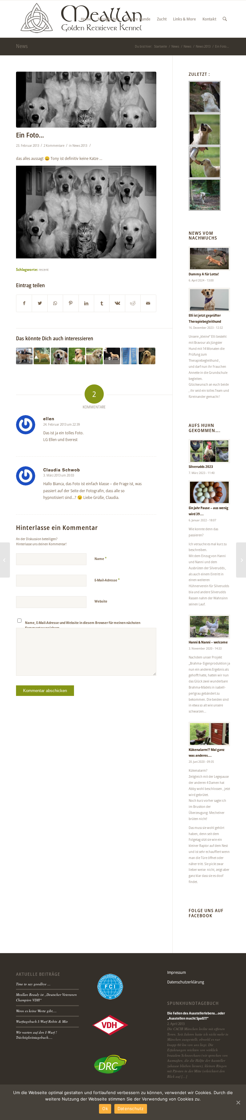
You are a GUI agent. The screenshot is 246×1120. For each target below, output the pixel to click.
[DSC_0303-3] (86, 100)
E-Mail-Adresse (107, 580)
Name (100, 558)
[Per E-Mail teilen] (148, 303)
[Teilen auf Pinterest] (70, 303)
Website (100, 601)
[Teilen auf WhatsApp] (55, 303)
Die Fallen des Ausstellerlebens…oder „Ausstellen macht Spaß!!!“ (196, 1016)
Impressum (176, 972)
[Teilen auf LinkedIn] (86, 303)
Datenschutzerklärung (185, 982)
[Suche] (224, 18)
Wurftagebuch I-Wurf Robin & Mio (42, 1021)
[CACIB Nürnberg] (147, 356)
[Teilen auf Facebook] (24, 303)
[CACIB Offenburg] (112, 356)
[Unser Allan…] (42, 356)
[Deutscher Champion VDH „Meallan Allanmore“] (24, 356)
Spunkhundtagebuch (193, 1003)
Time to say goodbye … (33, 984)
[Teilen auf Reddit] (132, 303)
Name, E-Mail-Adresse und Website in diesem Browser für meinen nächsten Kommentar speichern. (82, 625)
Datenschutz (131, 1108)
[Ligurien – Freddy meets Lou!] (94, 356)
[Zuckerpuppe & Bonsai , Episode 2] (5, 560)
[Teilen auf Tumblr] (101, 303)
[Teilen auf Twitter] (39, 303)
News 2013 (79, 145)
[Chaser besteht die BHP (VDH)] (77, 356)
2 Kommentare (54, 145)
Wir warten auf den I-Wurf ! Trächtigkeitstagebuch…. (36, 1035)
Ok (105, 1108)
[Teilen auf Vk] (117, 303)
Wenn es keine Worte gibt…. (36, 1010)
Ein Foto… (30, 134)
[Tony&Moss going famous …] (241, 560)
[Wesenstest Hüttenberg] (59, 356)
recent (44, 269)
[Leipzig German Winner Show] (129, 356)
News (22, 46)
